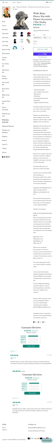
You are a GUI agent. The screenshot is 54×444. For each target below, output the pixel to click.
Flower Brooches (4, 77)
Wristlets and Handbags (5, 131)
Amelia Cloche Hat (6, 102)
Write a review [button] (31, 346)
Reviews (4, 140)
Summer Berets (4, 59)
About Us (4, 144)
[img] (14, 355)
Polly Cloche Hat (5, 71)
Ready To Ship (6, 49)
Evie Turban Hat (5, 65)
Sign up (19, 2)
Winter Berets (6, 53)
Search (4, 428)
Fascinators (5, 37)
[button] (37, 25)
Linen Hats (5, 45)
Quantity (35, 41)
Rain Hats (5, 29)
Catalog (4, 148)
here (43, 175)
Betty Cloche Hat (5, 90)
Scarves (4, 26)
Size (34, 35)
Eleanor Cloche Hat (5, 109)
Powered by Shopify (21, 439)
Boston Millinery (13, 439)
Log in (14, 2)
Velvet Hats (5, 33)
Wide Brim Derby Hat (5, 121)
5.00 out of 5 (35, 331)
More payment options (42, 57)
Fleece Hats (5, 41)
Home (3, 22)
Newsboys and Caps (6, 115)
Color (44, 35)
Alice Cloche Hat (5, 84)
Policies (4, 152)
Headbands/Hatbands (6, 126)
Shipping (4, 136)
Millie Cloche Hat (6, 96)
